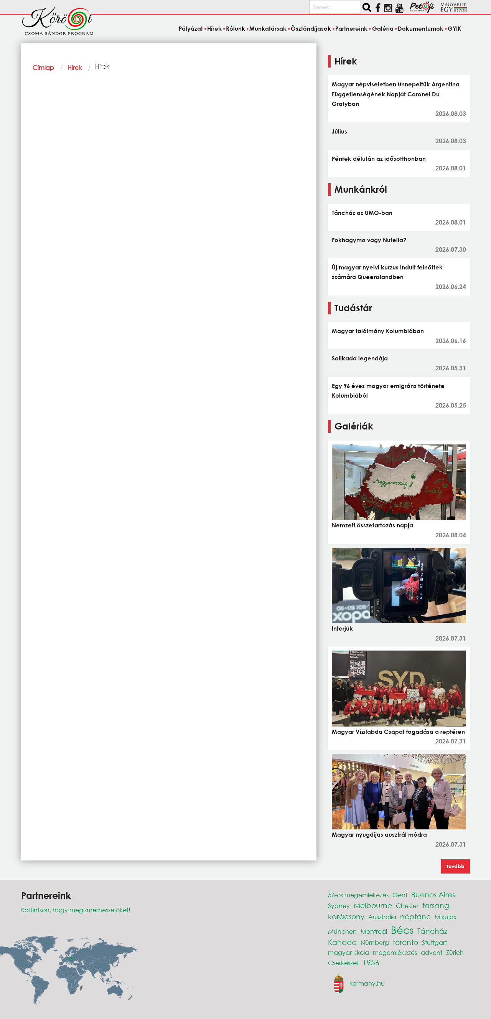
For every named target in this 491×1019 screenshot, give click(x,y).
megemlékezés (395, 952)
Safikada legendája (360, 358)
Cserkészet (343, 963)
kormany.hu (367, 983)
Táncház (432, 931)
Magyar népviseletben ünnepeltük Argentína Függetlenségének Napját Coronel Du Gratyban (396, 94)
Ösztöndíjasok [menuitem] (311, 28)
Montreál (374, 931)
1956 (370, 962)
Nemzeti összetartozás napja (372, 525)
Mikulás (445, 917)
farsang (435, 905)
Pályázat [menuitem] (191, 28)
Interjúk (342, 628)
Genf (399, 895)
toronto (405, 942)
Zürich (455, 952)
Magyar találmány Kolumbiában (378, 330)
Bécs (402, 929)
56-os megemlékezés (358, 895)
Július (339, 131)
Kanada (342, 942)
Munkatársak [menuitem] (268, 28)
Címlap (43, 67)
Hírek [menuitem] (214, 28)
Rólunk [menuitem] (235, 28)
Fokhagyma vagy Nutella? (369, 239)
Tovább (456, 866)
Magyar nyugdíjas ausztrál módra (379, 834)
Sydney (339, 906)
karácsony (346, 916)
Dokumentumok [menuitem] (420, 28)
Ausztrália (382, 917)
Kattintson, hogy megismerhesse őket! (75, 910)
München (342, 931)
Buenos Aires (433, 894)
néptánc (415, 916)
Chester (407, 906)
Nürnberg (375, 942)
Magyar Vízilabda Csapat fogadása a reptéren (398, 731)
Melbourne (373, 905)
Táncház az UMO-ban (362, 212)
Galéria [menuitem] (382, 28)
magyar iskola (348, 952)
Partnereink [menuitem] (351, 28)
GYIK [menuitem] (454, 28)
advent (431, 952)
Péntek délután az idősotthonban (379, 158)
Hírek (75, 67)
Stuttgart (434, 942)
